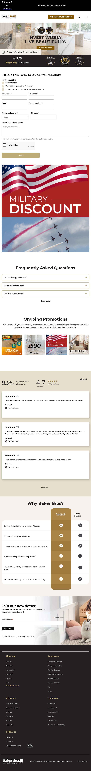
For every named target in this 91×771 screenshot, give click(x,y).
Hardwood (9, 674)
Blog (49, 687)
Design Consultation (55, 666)
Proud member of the (13, 746)
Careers (9, 712)
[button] (86, 17)
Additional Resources (55, 674)
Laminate (9, 678)
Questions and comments (12, 123)
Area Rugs (9, 666)
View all (83, 379)
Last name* (33, 93)
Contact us (10, 725)
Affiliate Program (53, 678)
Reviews (9, 720)
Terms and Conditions (64, 761)
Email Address (7, 620)
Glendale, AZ (52, 708)
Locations (9, 716)
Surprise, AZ (52, 704)
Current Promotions (13, 708)
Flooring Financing (54, 670)
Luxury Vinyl (10, 670)
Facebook (9, 737)
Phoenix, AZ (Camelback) (56, 725)
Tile (7, 683)
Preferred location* (10, 113)
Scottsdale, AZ (53, 712)
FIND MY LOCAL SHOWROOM (61, 17)
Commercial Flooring (55, 661)
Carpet (8, 661)
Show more (45, 301)
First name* (6, 93)
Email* (4, 103)
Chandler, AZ (52, 720)
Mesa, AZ (51, 716)
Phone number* (35, 103)
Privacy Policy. (29, 636)
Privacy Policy (82, 761)
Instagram (9, 741)
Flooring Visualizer (54, 683)
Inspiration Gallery (12, 704)
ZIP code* (35, 113)
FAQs (50, 691)
